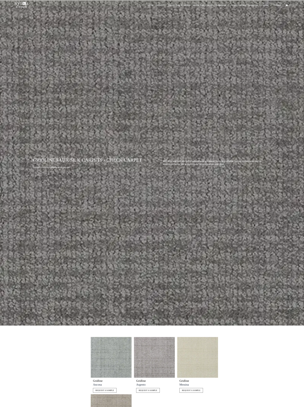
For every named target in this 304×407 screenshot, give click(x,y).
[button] (164, 5)
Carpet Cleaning (238, 5)
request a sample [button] (104, 390)
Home (150, 5)
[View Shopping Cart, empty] (287, 5)
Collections (221, 5)
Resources (253, 5)
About (266, 5)
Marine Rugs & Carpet (203, 5)
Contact (277, 5)
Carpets (159, 5)
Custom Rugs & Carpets (179, 5)
